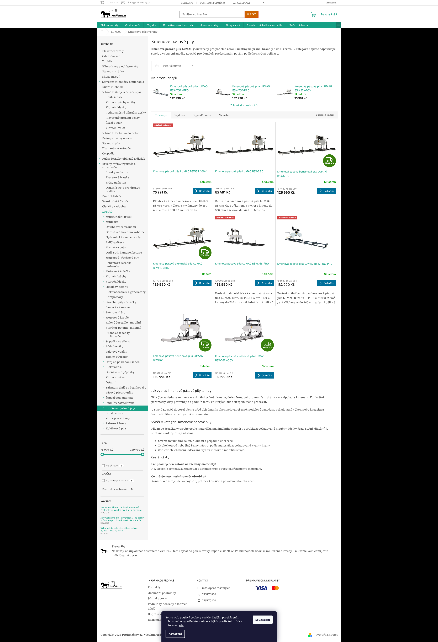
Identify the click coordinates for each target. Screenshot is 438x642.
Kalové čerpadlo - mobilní (123, 323)
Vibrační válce (115, 128)
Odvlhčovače (111, 56)
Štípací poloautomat (119, 398)
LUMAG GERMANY (119, 480)
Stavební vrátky (113, 71)
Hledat (251, 14)
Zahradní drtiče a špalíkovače (126, 388)
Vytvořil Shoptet (326, 635)
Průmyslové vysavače (117, 138)
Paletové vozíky (116, 352)
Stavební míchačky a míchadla (123, 82)
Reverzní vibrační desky (123, 118)
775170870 (209, 594)
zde (181, 625)
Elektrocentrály (113, 51)
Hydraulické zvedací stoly (123, 237)
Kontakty (187, 2)
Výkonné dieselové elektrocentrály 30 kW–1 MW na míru (120, 529)
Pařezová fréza (116, 423)
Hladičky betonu (117, 287)
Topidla (107, 61)
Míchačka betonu (117, 247)
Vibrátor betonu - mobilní (123, 328)
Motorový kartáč (117, 318)
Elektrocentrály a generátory (126, 292)
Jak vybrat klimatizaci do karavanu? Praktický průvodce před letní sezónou (121, 508)
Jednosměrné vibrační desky (126, 113)
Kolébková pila (116, 428)
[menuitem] (109, 25)
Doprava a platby (159, 614)
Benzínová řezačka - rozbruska (119, 264)
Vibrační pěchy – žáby (121, 102)
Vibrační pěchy (116, 276)
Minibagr (112, 222)
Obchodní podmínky (213, 2)
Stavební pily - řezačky (121, 302)
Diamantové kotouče (116, 148)
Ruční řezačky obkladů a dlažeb (123, 159)
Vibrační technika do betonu (121, 133)
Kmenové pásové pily (120, 408)
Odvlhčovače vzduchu (121, 227)
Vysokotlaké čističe (115, 201)
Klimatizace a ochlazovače (120, 66)
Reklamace (155, 620)
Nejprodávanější (202, 115)
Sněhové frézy (115, 312)
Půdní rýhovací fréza (120, 403)
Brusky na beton (117, 172)
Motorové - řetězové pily (122, 258)
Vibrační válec (115, 377)
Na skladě (114, 465)
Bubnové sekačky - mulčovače (118, 334)
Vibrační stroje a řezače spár (121, 92)
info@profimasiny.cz (216, 588)
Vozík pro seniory (118, 418)
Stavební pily (111, 143)
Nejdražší (180, 115)
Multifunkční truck (118, 217)
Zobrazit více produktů (242, 105)
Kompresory (114, 297)
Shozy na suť (110, 77)
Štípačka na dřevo (118, 341)
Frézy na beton (116, 183)
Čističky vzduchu (114, 206)
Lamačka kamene (118, 307)
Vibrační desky (116, 107)
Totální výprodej (117, 357)
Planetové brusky (118, 177)
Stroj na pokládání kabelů (123, 362)
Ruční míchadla (113, 87)
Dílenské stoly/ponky (120, 372)
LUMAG (107, 212)
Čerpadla (108, 153)
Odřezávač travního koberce (125, 232)
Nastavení (175, 634)
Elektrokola (114, 367)
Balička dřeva (115, 242)
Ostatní (110, 382)
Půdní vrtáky (114, 346)
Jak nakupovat (241, 2)
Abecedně (224, 115)
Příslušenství (114, 97)
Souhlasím (262, 620)
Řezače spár (114, 123)
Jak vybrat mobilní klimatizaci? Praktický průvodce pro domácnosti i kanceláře (122, 519)
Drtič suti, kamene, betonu (124, 253)
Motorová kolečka (118, 271)
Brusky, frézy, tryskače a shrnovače (119, 165)
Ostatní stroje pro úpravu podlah (123, 189)
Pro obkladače (112, 196)
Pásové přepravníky (119, 393)
